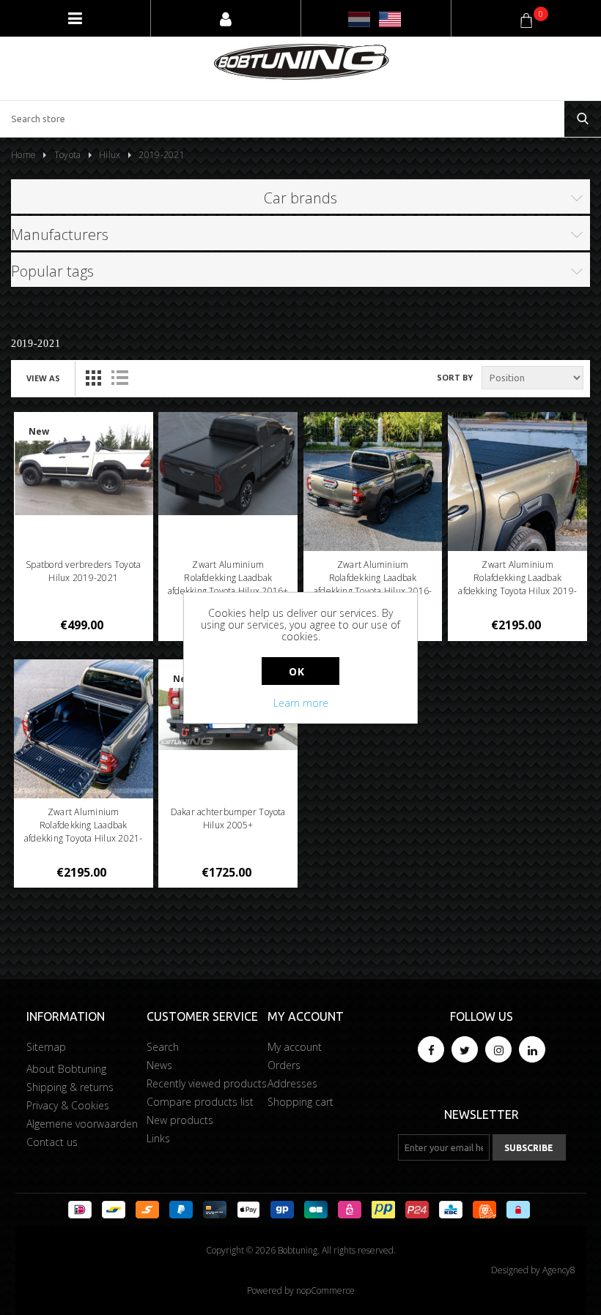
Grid (93, 377)
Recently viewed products (207, 1083)
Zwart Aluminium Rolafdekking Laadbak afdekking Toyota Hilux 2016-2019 (373, 584)
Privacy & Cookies (67, 1105)
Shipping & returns (70, 1087)
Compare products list (200, 1102)
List (119, 377)
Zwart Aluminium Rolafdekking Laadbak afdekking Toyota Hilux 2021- (83, 825)
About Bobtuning (66, 1069)
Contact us (52, 1142)
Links (158, 1138)
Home (23, 155)
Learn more (300, 703)
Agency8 (558, 1270)
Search (163, 1047)
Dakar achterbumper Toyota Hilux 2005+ (228, 818)
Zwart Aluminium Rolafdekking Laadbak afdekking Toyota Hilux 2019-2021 (517, 584)
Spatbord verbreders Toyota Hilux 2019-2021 (83, 571)
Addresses (292, 1083)
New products (180, 1120)
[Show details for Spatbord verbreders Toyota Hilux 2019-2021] (83, 463)
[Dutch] (359, 19)
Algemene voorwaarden (82, 1124)
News (159, 1065)
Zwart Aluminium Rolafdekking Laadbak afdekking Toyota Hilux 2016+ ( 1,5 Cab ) (228, 584)
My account (295, 1047)
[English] (390, 19)
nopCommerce (325, 1290)
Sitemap (46, 1047)
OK (296, 671)
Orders (284, 1065)
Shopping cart (300, 1102)
